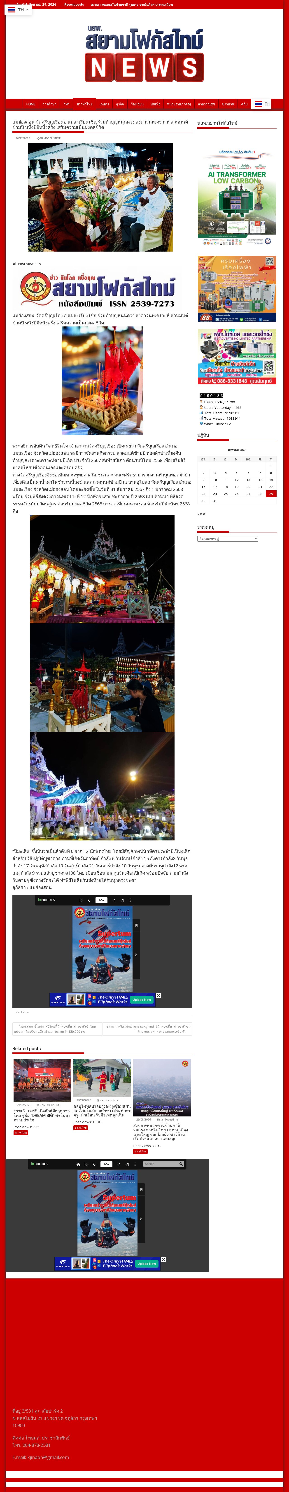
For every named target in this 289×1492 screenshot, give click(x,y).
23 (203, 493)
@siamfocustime (107, 1100)
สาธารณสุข (206, 104)
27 (248, 493)
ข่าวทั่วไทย (85, 104)
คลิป (244, 104)
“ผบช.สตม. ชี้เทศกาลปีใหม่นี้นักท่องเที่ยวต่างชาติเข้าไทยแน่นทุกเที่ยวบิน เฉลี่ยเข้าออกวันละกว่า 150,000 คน (55, 1029)
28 (260, 493)
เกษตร (104, 104)
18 (226, 486)
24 (215, 493)
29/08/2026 (23, 1105)
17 (215, 486)
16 (203, 486)
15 (271, 479)
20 (248, 486)
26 (237, 493)
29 (271, 493)
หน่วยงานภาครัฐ (179, 104)
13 (248, 479)
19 (237, 486)
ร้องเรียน (137, 104)
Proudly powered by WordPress (114, 1484)
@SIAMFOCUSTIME (49, 138)
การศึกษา (49, 104)
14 (260, 479)
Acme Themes (189, 1484)
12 (237, 479)
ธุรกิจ (120, 104)
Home (30, 104)
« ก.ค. (201, 514)
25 (226, 493)
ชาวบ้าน (228, 104)
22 (271, 486)
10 (215, 479)
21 (260, 486)
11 (226, 479)
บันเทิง (155, 104)
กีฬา (66, 104)
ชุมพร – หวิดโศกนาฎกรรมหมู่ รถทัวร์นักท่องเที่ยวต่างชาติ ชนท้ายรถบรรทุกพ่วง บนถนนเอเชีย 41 (148, 1028)
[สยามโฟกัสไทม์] (17, 103)
